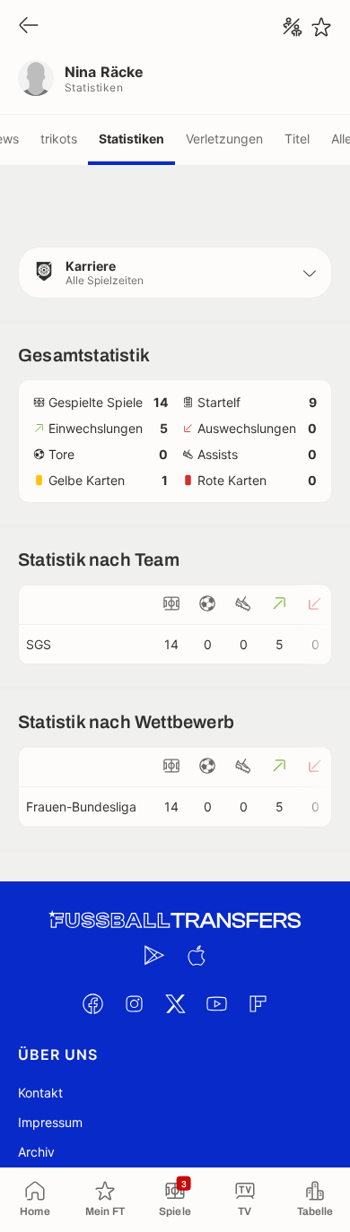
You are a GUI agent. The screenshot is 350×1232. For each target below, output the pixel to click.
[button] (175, 272)
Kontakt (40, 1092)
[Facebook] (92, 1003)
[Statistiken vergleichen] (292, 27)
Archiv (36, 1151)
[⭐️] (321, 27)
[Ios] (195, 954)
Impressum (50, 1122)
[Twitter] (175, 1003)
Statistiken (131, 138)
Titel (297, 138)
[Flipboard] (257, 1003)
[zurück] (28, 26)
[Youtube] (216, 1003)
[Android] (154, 954)
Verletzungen (224, 138)
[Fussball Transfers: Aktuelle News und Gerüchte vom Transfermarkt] (175, 920)
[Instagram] (133, 1003)
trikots (58, 138)
